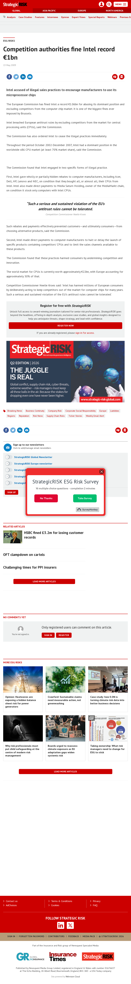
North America (114, 10)
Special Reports (96, 17)
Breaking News (15, 410)
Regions (11, 415)
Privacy (96, 901)
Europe (82, 10)
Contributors (56, 936)
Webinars (112, 17)
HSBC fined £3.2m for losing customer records (54, 535)
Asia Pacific (49, 10)
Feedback (73, 936)
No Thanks (46, 498)
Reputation (24, 415)
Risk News (38, 415)
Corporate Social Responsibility (81, 410)
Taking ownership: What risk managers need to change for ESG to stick (107, 749)
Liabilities (114, 410)
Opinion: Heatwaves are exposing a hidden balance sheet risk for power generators (20, 701)
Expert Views (78, 17)
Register (64, 635)
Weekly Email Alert (95, 415)
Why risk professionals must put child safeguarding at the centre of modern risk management (22, 750)
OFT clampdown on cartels (24, 554)
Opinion (65, 17)
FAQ (95, 905)
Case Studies (25, 17)
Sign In (11, 936)
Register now (66, 325)
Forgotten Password (31, 936)
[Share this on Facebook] (9, 77)
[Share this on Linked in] (23, 77)
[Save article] (122, 77)
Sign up (11, 492)
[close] (124, 70)
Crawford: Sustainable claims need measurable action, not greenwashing (65, 700)
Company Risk (55, 410)
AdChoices (11, 905)
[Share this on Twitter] (16, 77)
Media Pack (89, 936)
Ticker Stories (75, 415)
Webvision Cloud (73, 976)
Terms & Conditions (61, 901)
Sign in (84, 70)
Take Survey (85, 498)
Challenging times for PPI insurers (30, 567)
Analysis (11, 17)
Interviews (52, 17)
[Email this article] (30, 77)
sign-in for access (84, 332)
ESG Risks (9, 40)
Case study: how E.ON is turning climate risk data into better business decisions (107, 700)
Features (39, 17)
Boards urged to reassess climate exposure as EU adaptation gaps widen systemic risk (62, 750)
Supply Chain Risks (56, 415)
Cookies (55, 905)
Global (16, 10)
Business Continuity (35, 410)
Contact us (12, 901)
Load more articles (44, 581)
